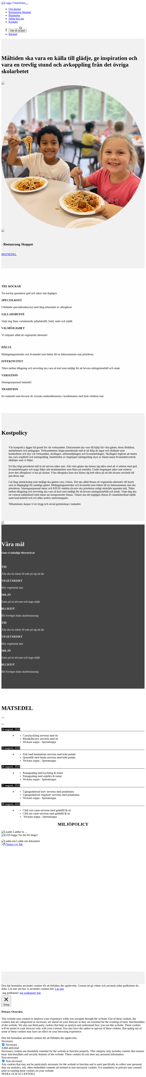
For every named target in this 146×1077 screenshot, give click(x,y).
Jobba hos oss (16, 18)
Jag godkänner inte (30, 992)
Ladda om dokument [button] (28, 841)
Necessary (11, 1044)
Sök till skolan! (17, 30)
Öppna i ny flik (14, 844)
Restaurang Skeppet (20, 12)
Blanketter (14, 15)
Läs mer (59, 988)
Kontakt (13, 21)
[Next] (2, 724)
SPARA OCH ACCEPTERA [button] (18, 1073)
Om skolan (15, 9)
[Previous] (2, 717)
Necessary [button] (7, 1041)
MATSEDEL (9, 254)
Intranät (13, 34)
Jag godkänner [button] (10, 992)
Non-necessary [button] (9, 1057)
